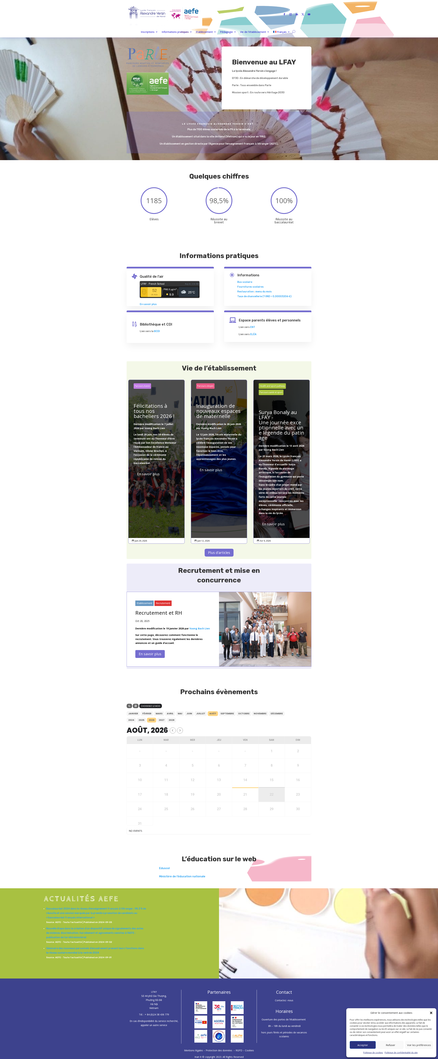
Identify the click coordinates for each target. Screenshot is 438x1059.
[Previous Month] (173, 730)
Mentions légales (194, 1050)
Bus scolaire (244, 282)
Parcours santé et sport (271, 392)
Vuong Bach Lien (155, 428)
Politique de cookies (373, 1052)
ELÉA (253, 334)
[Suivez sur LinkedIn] (296, 14)
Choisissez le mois (150, 706)
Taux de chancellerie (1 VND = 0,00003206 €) (264, 296)
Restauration (245, 291)
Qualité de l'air (152, 276)
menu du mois (263, 291)
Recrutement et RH (158, 612)
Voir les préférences (419, 1045)
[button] (431, 1013)
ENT (252, 327)
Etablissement (204, 32)
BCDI (157, 331)
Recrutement (163, 603)
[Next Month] (180, 730)
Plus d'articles (219, 552)
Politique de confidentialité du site (401, 1052)
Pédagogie (226, 32)
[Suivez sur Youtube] (309, 14)
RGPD (239, 1050)
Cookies (249, 1050)
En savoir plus (148, 304)
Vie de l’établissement (253, 32)
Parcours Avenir (142, 386)
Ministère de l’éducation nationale (182, 876)
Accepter (362, 1045)
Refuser (390, 1045)
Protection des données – (221, 1050)
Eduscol (164, 868)
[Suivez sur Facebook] (284, 14)
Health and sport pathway (272, 386)
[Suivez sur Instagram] (290, 14)
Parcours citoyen (205, 386)
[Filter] (136, 706)
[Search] (129, 706)
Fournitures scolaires (250, 286)
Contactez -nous (284, 1000)
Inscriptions (147, 32)
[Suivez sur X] (302, 14)
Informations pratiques (175, 32)
